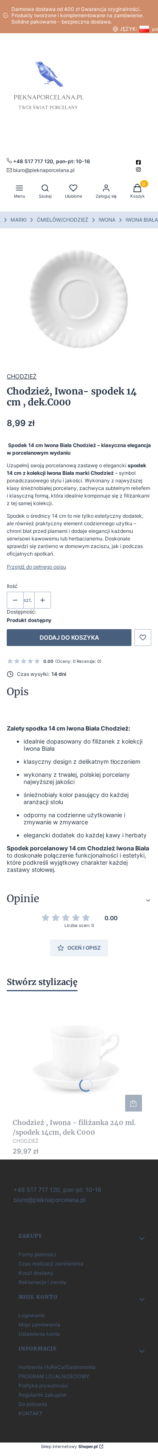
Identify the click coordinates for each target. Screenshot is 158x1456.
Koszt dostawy (36, 1273)
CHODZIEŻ (22, 376)
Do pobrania (33, 1404)
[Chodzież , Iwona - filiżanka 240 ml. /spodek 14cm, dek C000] (79, 1056)
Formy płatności (37, 1254)
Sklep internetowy (69, 1446)
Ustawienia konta (39, 1334)
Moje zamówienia (39, 1324)
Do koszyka (133, 1103)
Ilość (12, 586)
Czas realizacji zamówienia (51, 1263)
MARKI (19, 220)
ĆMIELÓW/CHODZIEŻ (62, 220)
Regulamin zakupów (43, 1395)
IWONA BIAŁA (142, 220)
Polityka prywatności (43, 1385)
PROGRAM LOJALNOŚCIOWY (54, 1376)
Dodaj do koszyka (69, 637)
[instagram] (139, 169)
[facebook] (139, 162)
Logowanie (32, 1315)
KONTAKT (31, 1413)
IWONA (107, 220)
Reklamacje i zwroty (43, 1282)
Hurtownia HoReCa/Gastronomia (57, 1367)
